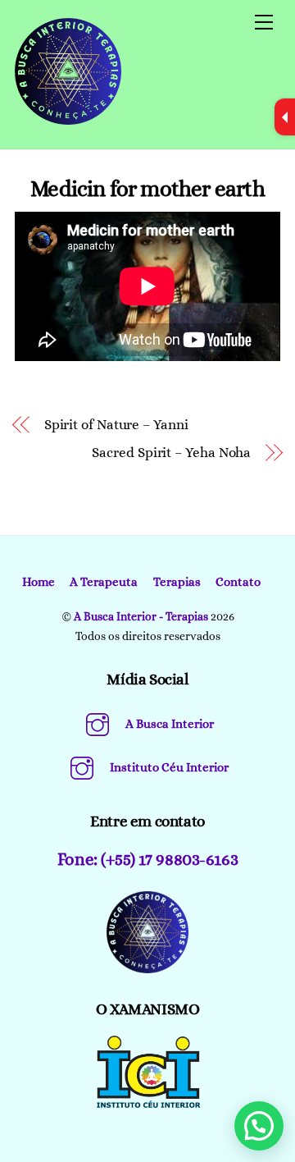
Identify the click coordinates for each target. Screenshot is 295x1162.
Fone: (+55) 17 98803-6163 (147, 859)
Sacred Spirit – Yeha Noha (171, 452)
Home (38, 581)
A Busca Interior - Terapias (141, 616)
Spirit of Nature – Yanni (116, 424)
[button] (259, 1126)
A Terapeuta (104, 581)
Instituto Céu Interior (168, 767)
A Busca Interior (168, 723)
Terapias (177, 581)
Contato (238, 581)
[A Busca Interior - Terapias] (68, 118)
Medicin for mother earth (147, 188)
